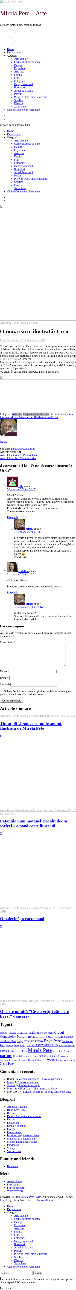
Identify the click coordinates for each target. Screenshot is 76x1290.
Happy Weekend (23, 84)
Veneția (67, 1060)
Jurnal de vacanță (23, 90)
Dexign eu (13, 1122)
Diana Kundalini (16, 1125)
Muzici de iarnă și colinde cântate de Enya (47, 1091)
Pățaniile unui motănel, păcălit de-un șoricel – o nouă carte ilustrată (33, 823)
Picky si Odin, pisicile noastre (30, 96)
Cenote (4, 1200)
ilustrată (48, 417)
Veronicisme (14, 1151)
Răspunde (12, 517)
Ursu (55, 417)
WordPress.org (15, 1190)
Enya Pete (19, 68)
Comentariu (7, 642)
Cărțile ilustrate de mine (27, 61)
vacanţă (52, 1060)
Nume (4, 671)
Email (4, 677)
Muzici (70, 1051)
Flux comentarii (16, 1187)
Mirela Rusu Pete (59, 1051)
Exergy (11, 1128)
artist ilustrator (22, 1033)
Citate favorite (18, 458)
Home (10, 49)
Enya (39, 1041)
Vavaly (11, 1148)
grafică (29, 1045)
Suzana (11, 1085)
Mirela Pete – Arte (23, 13)
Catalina (23, 571)
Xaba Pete (20, 106)
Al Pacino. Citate (19, 455)
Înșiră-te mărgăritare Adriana (23, 1135)
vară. (60, 1059)
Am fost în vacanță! (28, 1082)
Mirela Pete (6, 358)
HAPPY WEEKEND (45, 1045)
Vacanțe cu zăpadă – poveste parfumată (40, 1078)
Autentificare (14, 1181)
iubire (12, 1051)
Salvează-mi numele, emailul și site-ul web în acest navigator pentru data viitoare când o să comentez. (36, 693)
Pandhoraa (13, 1144)
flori (71, 1041)
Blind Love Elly (16, 1109)
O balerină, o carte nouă (22, 918)
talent (44, 1060)
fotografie (6, 1045)
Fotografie (20, 81)
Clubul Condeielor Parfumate (23, 109)
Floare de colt (14, 1132)
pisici (50, 1056)
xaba (73, 1060)
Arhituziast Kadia (17, 1106)
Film (16, 77)
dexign (29, 1041)
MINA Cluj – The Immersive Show (37, 1088)
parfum (6, 1055)
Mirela (3, 340)
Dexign (18, 65)
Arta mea (19, 71)
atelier (38, 1032)
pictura (42, 1056)
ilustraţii (4, 1050)
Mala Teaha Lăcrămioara (21, 1138)
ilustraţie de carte (67, 1045)
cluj (33, 1037)
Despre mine (14, 52)
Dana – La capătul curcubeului (24, 1116)
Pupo (23, 1060)
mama (17, 1051)
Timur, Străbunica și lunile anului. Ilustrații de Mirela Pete (31, 725)
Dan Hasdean (36, 417)
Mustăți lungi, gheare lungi (22, 1141)
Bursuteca (12, 1113)
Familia (18, 74)
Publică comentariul (11, 700)
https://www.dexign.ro (22, 448)
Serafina (18, 100)
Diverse (18, 103)
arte (2, 1032)
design (20, 1041)
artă (32, 1032)
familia (65, 1041)
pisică (56, 1056)
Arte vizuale (21, 58)
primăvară (16, 1060)
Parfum (18, 93)
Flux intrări (13, 1184)
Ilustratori (19, 87)
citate (51, 1032)
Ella (20, 486)
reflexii (30, 1060)
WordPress (47, 1200)
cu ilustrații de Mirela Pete (46, 1037)
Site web (5, 684)
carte (25, 417)
